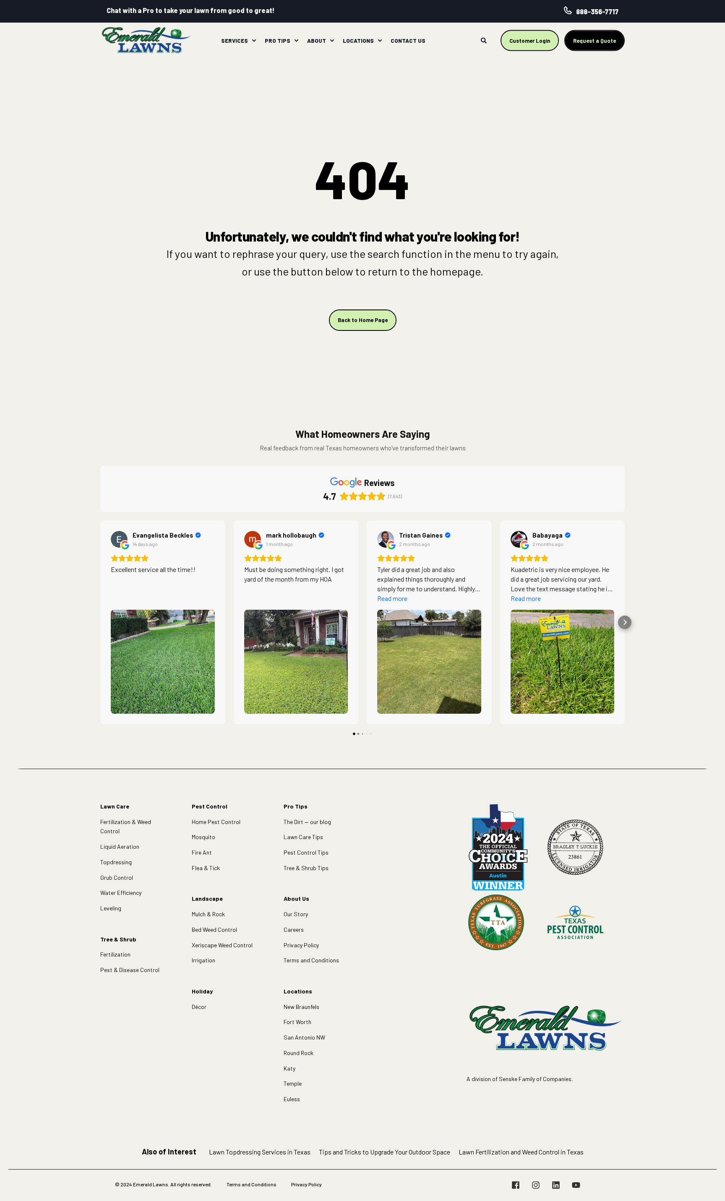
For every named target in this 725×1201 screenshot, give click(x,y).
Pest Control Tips (306, 852)
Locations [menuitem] (358, 40)
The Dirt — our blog (307, 821)
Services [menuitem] (234, 40)
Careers (294, 929)
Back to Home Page (363, 320)
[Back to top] (708, 1184)
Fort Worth (297, 1021)
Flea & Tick (206, 867)
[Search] (484, 39)
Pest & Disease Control (129, 969)
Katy (289, 1068)
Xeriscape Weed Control (222, 945)
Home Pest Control (216, 821)
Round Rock (298, 1052)
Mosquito (203, 836)
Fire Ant (202, 852)
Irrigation (203, 960)
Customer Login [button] (529, 40)
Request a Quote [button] (594, 40)
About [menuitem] (316, 40)
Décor (199, 1006)
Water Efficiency (120, 892)
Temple (293, 1083)
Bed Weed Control (214, 929)
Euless (292, 1098)
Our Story (296, 914)
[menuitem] (253, 40)
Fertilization (115, 954)
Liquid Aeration (119, 846)
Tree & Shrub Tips (306, 867)
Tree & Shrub (118, 939)
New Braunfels (301, 1006)
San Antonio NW (304, 1037)
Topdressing (116, 862)
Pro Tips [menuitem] (277, 40)
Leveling (110, 908)
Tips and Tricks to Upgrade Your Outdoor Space (384, 1152)
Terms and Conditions (311, 960)
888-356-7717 (597, 12)
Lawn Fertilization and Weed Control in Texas (521, 1152)
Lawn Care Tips (303, 836)
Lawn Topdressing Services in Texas (259, 1152)
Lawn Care (114, 806)
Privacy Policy (301, 945)
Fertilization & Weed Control (125, 826)
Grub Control (116, 877)
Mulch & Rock (208, 914)
